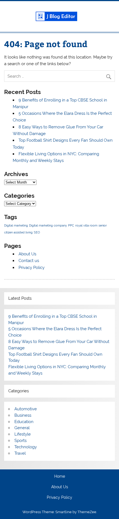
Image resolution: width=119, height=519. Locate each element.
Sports (20, 440)
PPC (71, 225)
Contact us (29, 260)
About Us (27, 253)
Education (23, 421)
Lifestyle (22, 434)
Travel (20, 453)
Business (22, 415)
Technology (25, 446)
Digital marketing (16, 225)
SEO (37, 232)
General (22, 427)
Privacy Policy (32, 267)
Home (59, 477)
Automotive (25, 408)
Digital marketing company (48, 225)
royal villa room (86, 225)
